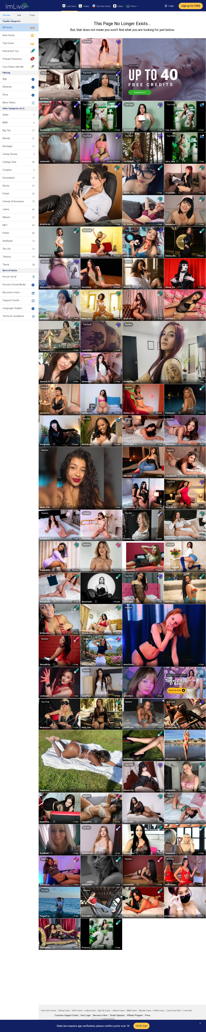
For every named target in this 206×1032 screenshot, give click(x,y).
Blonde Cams (145, 1010)
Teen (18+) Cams (48, 1010)
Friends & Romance (13, 201)
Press (147, 1015)
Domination (9, 177)
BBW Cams (132, 1010)
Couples (7, 169)
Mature (6, 217)
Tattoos (7, 256)
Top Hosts (8, 43)
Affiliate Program (135, 1015)
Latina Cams (90, 1010)
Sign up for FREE (190, 5)
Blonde (6, 138)
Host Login (86, 1015)
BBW (5, 122)
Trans (32, 15)
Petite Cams (159, 1010)
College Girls (9, 162)
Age (5, 78)
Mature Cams (118, 1010)
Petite (6, 233)
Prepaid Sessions (12, 58)
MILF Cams (77, 1010)
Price (5, 94)
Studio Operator (117, 1015)
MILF (5, 225)
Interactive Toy (11, 51)
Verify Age (141, 1025)
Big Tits (7, 130)
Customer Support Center (66, 1015)
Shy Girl (7, 248)
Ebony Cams (64, 1010)
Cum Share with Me (13, 66)
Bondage (7, 146)
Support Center (11, 300)
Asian (5, 114)
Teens (6, 264)
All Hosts (7, 27)
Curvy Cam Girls (174, 1010)
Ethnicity (7, 86)
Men (19, 15)
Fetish (6, 193)
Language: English (12, 308)
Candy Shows (10, 154)
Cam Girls (187, 1010)
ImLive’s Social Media (14, 284)
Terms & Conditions (13, 316)
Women (6, 15)
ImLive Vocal (9, 276)
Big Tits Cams (104, 1010)
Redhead (7, 240)
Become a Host (11, 292)
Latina (6, 209)
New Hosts (8, 35)
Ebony (6, 185)
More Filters (9, 102)
